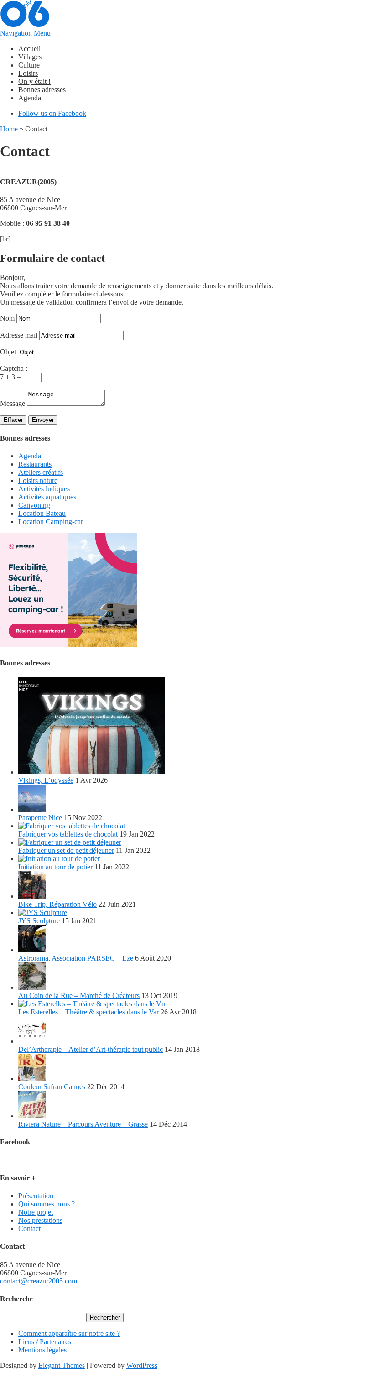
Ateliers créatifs (40, 472)
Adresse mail (18, 335)
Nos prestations (40, 1220)
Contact (29, 1228)
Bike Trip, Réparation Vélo (57, 904)
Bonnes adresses (42, 90)
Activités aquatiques (47, 497)
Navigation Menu (25, 33)
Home (9, 129)
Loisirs (28, 73)
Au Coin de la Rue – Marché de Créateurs (79, 995)
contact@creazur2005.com (38, 1281)
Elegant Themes (61, 1365)
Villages (30, 57)
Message (12, 403)
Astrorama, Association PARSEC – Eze (75, 958)
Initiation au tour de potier (55, 867)
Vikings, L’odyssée (45, 780)
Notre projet (35, 1212)
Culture (29, 65)
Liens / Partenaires (44, 1342)
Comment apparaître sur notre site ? (69, 1333)
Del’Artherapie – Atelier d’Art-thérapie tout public (90, 1049)
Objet (8, 352)
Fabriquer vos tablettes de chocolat (68, 834)
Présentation (35, 1196)
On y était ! (34, 81)
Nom (7, 318)
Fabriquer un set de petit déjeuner (66, 850)
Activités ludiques (44, 489)
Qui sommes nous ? (46, 1204)
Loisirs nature (37, 480)
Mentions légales (42, 1350)
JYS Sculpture (39, 921)
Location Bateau (42, 513)
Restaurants (35, 464)
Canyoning (34, 505)
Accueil (29, 48)
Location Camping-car (50, 521)
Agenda (29, 98)
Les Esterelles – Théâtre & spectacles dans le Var (88, 1012)
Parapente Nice (40, 817)
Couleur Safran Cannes (51, 1087)
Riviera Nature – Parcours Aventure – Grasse (83, 1124)
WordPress (141, 1365)
